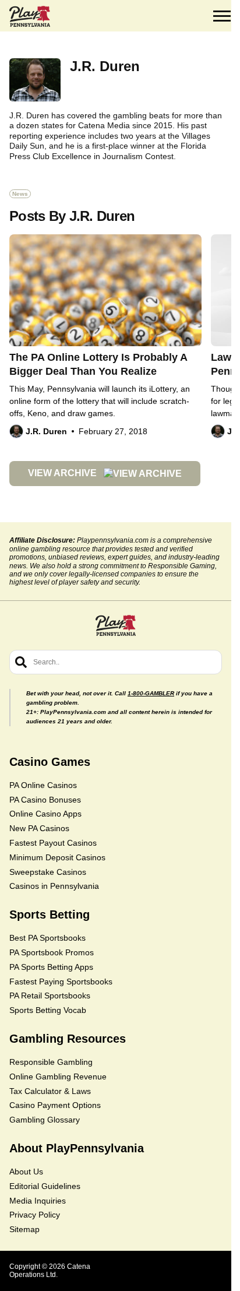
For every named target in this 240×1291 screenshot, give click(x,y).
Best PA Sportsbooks (47, 937)
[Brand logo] (29, 16)
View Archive (63, 473)
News (20, 194)
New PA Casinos (39, 828)
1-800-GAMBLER (151, 693)
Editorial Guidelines (44, 1186)
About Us (26, 1171)
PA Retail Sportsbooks (49, 995)
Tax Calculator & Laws (50, 1091)
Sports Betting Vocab (47, 1010)
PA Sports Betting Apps (51, 967)
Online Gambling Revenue (58, 1076)
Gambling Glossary (44, 1119)
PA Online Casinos (43, 785)
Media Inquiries (37, 1200)
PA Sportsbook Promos (51, 952)
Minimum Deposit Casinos (57, 857)
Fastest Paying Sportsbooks (60, 981)
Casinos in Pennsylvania (54, 886)
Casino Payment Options (55, 1105)
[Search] (21, 662)
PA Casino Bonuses (45, 799)
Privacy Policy (34, 1214)
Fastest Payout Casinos (53, 842)
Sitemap (24, 1229)
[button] (222, 16)
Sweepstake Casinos (47, 872)
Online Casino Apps (45, 813)
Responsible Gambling (51, 1062)
